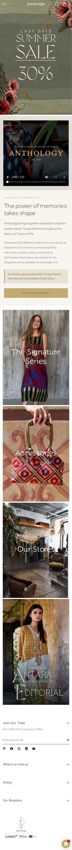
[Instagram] (19, 748)
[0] (65, 4)
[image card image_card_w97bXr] (36, 652)
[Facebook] (11, 748)
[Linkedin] (26, 748)
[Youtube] (33, 748)
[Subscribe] (65, 740)
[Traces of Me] (36, 4)
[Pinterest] (4, 748)
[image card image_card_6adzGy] (36, 357)
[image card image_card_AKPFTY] (36, 453)
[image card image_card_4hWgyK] (36, 550)
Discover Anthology (36, 293)
